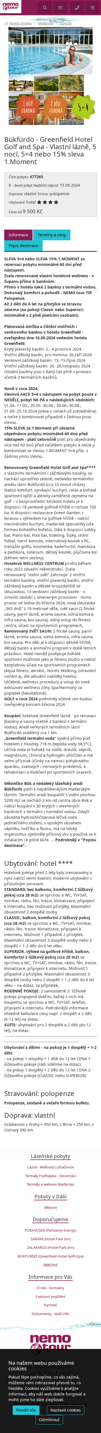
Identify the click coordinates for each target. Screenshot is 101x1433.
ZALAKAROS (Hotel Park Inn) (50, 1247)
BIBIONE (50, 1264)
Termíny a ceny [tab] (52, 234)
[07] (21, 82)
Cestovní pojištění (50, 1296)
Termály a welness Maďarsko (50, 1184)
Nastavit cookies (65, 1410)
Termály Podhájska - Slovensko (50, 1175)
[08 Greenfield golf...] (71, 82)
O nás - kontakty (50, 1287)
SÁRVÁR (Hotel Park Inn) (51, 1239)
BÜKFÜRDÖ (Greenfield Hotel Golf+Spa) (51, 1256)
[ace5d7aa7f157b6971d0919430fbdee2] (50, 50)
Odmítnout (49, 1419)
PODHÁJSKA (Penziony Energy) (50, 1230)
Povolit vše (26, 1410)
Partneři (50, 1304)
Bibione (50, 1207)
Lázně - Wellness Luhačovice (50, 1167)
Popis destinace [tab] (23, 245)
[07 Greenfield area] (46, 82)
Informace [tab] (18, 234)
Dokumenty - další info (50, 1313)
